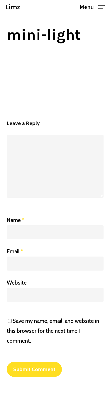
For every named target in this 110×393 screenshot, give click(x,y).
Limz (12, 7)
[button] (92, 6)
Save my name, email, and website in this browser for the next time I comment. (53, 331)
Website (17, 282)
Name (16, 220)
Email (15, 251)
